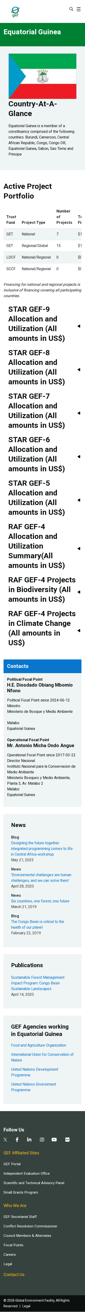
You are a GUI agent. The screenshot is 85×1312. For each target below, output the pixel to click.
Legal (8, 1264)
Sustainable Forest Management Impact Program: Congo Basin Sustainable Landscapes (37, 983)
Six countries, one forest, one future (40, 901)
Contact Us (14, 1275)
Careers (10, 1254)
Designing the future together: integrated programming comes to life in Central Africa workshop (42, 848)
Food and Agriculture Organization (38, 1045)
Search (71, 9)
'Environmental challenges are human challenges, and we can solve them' (41, 877)
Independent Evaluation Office (27, 1173)
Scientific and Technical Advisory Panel (34, 1183)
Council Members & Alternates (27, 1235)
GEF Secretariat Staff (20, 1216)
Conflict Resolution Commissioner (30, 1226)
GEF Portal (12, 1164)
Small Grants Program (21, 1192)
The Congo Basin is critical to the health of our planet (37, 924)
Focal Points (13, 1245)
